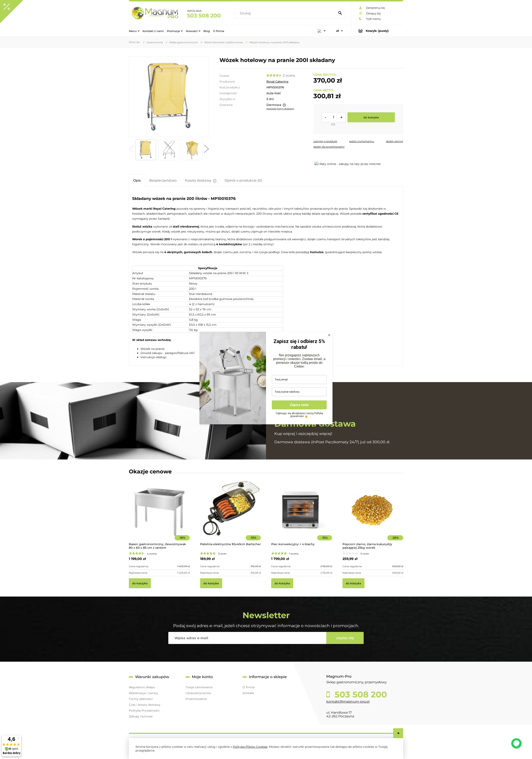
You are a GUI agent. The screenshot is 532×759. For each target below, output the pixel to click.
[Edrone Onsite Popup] (266, 379)
